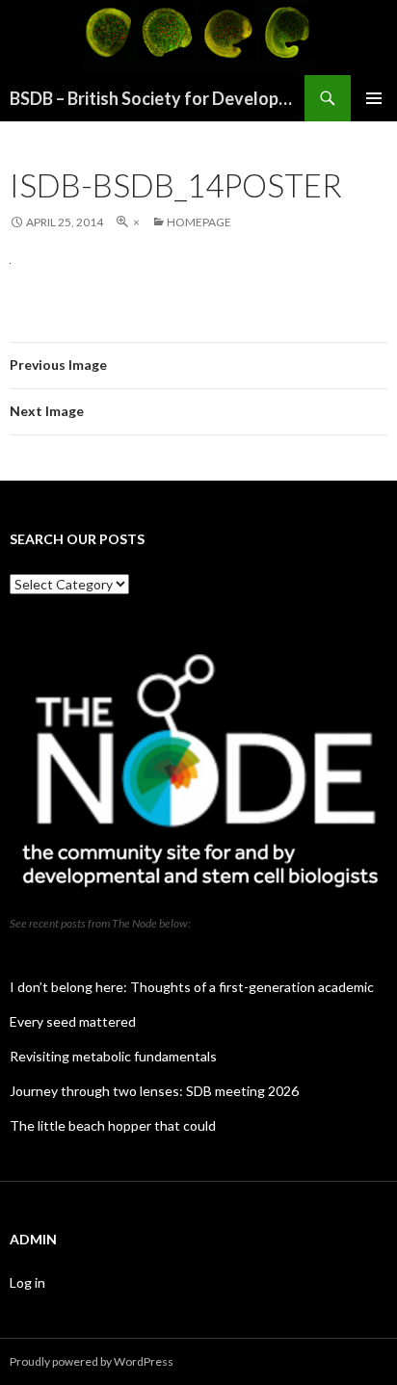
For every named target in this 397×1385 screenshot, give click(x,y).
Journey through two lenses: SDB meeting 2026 (154, 1091)
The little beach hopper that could (113, 1125)
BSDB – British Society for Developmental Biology (157, 98)
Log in (27, 1282)
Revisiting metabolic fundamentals (113, 1056)
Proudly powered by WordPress (91, 1361)
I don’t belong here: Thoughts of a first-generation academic (192, 987)
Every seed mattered (73, 1021)
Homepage (199, 222)
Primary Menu (374, 98)
